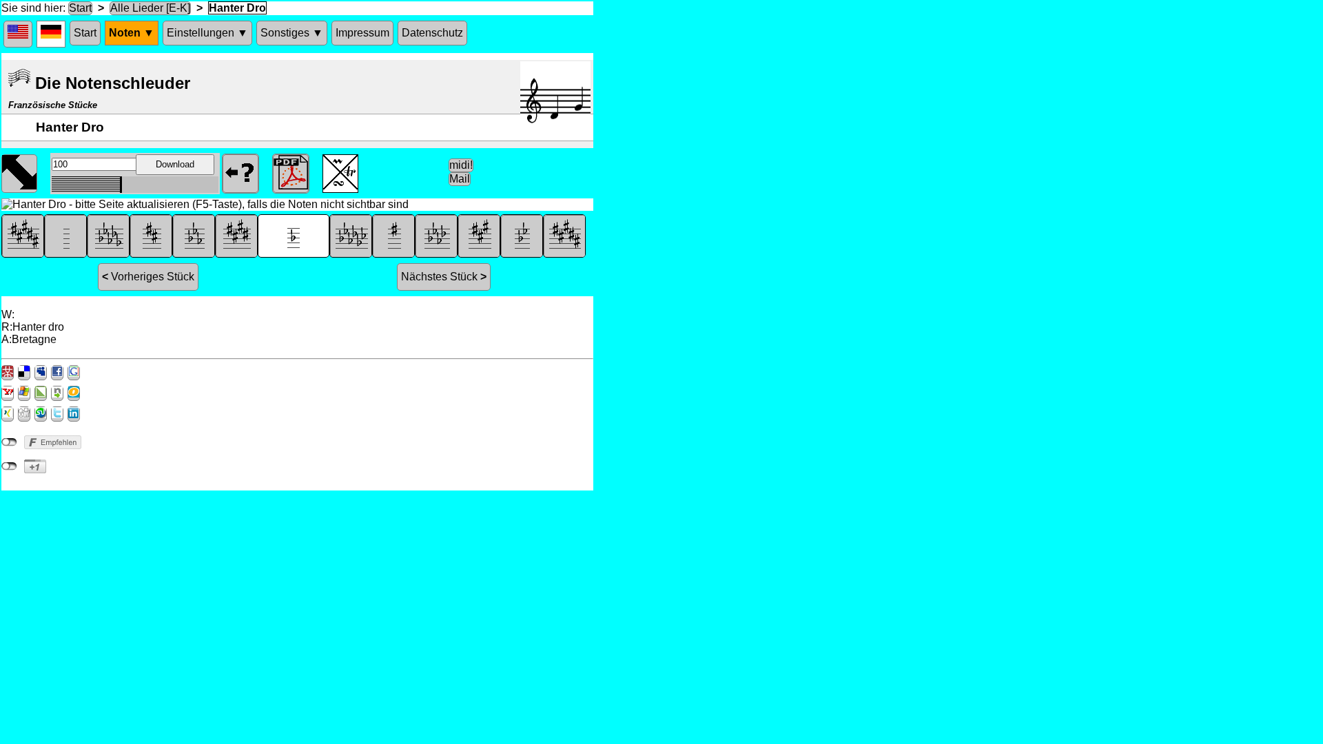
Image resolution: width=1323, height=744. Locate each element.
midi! (461, 165)
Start (80, 8)
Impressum (362, 33)
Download (175, 164)
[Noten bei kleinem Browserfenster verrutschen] (19, 172)
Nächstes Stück (443, 276)
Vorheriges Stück (148, 276)
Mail (459, 179)
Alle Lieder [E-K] (150, 8)
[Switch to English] (17, 34)
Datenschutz (432, 33)
